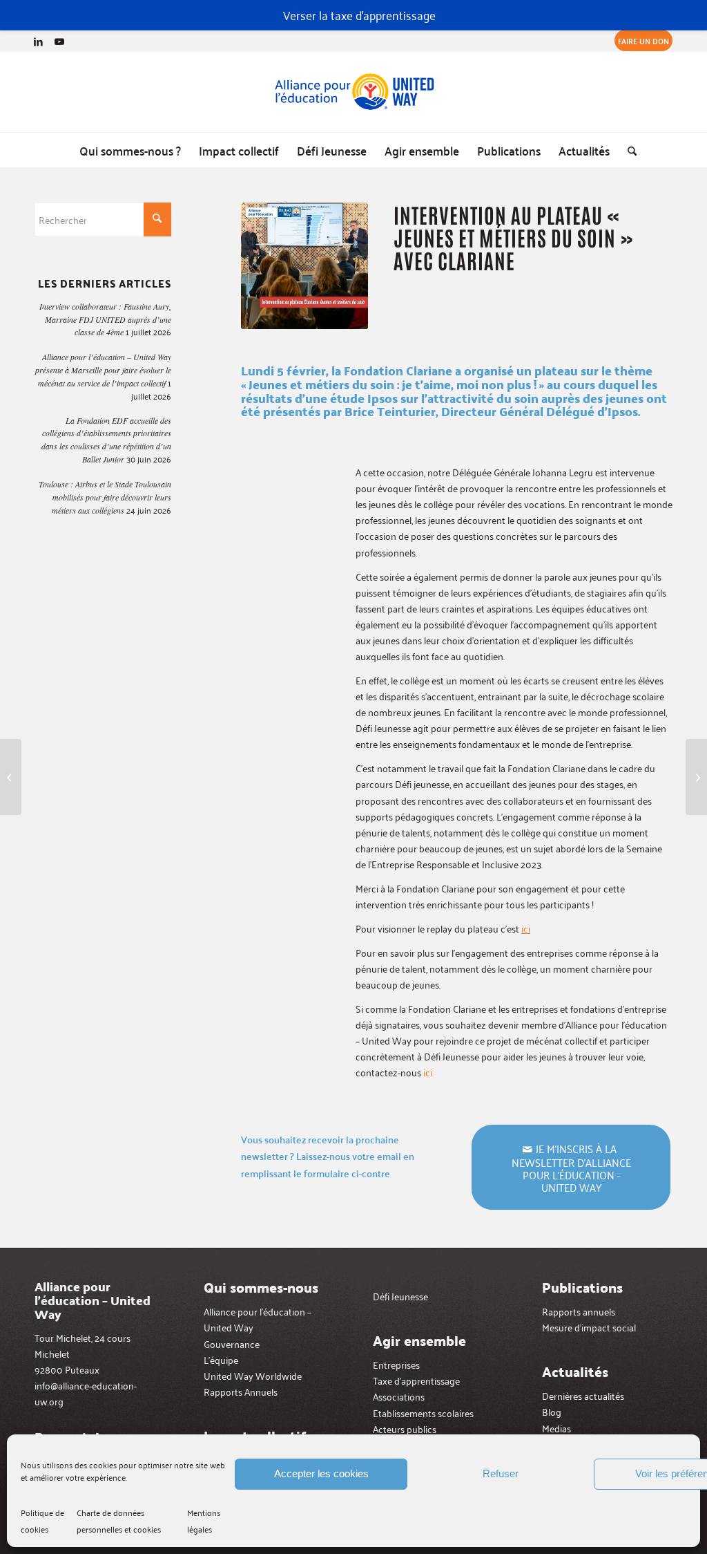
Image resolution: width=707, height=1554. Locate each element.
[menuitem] (640, 40)
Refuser (501, 1473)
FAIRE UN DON (643, 40)
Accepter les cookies (321, 1473)
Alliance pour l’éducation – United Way (257, 1319)
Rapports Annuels (241, 1391)
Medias (556, 1427)
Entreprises (396, 1364)
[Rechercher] (628, 150)
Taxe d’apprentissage (416, 1380)
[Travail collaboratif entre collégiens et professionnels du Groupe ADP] (10, 777)
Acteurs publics (404, 1428)
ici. (428, 1071)
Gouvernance (232, 1343)
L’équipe (221, 1359)
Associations (399, 1396)
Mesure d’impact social (589, 1327)
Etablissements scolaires (423, 1412)
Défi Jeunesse (400, 1295)
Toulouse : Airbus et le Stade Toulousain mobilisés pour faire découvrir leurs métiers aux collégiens (105, 497)
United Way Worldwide (253, 1375)
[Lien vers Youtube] (59, 40)
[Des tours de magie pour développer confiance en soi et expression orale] (696, 777)
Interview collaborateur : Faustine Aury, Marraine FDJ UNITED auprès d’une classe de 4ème (105, 319)
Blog (551, 1411)
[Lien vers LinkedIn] (38, 40)
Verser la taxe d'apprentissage (359, 14)
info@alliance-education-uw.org (86, 1393)
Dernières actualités (583, 1395)
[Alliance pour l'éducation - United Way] (353, 92)
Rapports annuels (578, 1311)
